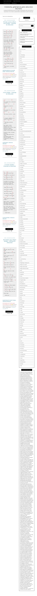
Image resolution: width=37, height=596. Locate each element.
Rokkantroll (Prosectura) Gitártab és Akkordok (26, 42)
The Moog (22, 348)
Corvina (21, 133)
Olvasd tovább (9, 81)
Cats (21, 127)
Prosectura (22, 321)
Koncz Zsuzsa (22, 247)
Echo (21, 150)
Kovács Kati (22, 253)
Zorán (21, 365)
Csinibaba (21, 138)
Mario (21, 270)
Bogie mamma (22, 106)
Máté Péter (22, 272)
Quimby (21, 323)
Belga (21, 91)
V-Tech (21, 358)
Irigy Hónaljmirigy (23, 203)
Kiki (20, 236)
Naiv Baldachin (22, 283)
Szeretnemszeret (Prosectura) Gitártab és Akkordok (26, 34)
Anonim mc (22, 72)
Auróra (21, 77)
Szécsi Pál (21, 342)
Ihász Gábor (22, 199)
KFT (20, 232)
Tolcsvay (21, 352)
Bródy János (22, 117)
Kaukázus (21, 224)
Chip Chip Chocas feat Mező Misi (25, 131)
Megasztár (22, 274)
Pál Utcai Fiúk (22, 314)
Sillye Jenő (22, 333)
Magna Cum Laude (23, 264)
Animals (21, 70)
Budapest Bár (22, 119)
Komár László (22, 245)
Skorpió (21, 337)
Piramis (21, 316)
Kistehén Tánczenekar (24, 243)
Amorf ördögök (22, 66)
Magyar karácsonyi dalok (24, 268)
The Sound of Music (23, 350)
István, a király (22, 207)
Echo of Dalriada (23, 152)
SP (20, 339)
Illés (20, 201)
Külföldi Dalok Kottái (7, 3)
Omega (21, 304)
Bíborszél (21, 96)
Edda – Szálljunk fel (23, 32)
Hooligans (21, 194)
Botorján (21, 114)
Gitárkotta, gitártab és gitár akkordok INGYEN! (18, 8)
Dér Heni (21, 146)
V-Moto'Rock (22, 356)
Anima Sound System (23, 68)
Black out (21, 100)
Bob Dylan (22, 104)
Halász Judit (22, 180)
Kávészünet (22, 226)
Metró (21, 276)
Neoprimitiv (22, 289)
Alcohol (21, 62)
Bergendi (21, 93)
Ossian (21, 308)
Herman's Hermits (23, 184)
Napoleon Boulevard (23, 285)
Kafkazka (21, 213)
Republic (21, 325)
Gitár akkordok (14, 3)
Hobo (21, 188)
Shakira (21, 331)
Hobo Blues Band (23, 190)
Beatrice (21, 89)
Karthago (21, 222)
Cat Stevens (22, 125)
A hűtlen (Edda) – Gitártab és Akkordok (9, 165)
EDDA (5, 20)
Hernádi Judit (22, 186)
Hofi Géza (21, 192)
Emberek (21, 159)
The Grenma (22, 346)
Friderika (21, 169)
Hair (20, 178)
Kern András (22, 230)
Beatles (21, 87)
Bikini (21, 98)
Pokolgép (21, 318)
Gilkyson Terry (22, 175)
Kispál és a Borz (22, 241)
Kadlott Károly (22, 211)
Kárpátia (21, 220)
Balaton (21, 83)
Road (21, 327)
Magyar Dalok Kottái (11, 20)
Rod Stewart (22, 329)
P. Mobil (21, 312)
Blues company (22, 102)
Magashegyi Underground (24, 262)
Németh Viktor (22, 287)
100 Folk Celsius (22, 49)
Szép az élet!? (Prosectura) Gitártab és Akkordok (26, 37)
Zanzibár (21, 363)
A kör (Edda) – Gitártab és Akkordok (9, 93)
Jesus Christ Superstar (24, 209)
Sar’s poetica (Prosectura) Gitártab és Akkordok (26, 39)
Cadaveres (22, 123)
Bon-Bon (21, 110)
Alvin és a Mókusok (23, 64)
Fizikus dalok (22, 165)
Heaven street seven (23, 182)
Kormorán (22, 251)
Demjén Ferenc (22, 144)
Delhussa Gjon (22, 142)
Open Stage (22, 306)
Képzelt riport (22, 228)
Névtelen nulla (22, 295)
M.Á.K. (21, 260)
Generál (21, 173)
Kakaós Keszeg (22, 215)
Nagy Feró (22, 281)
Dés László (22, 148)
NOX (21, 297)
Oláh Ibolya (22, 302)
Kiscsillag (21, 239)
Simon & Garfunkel (23, 335)
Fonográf (21, 167)
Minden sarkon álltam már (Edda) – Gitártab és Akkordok (9, 23)
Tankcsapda (22, 344)
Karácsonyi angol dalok (24, 218)
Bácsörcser (22, 81)
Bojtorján (21, 108)
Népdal (21, 293)
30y (20, 51)
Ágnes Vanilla (22, 56)
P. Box (21, 310)
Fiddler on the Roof (23, 163)
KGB (21, 234)
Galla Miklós (22, 171)
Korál (21, 249)
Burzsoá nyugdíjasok (23, 121)
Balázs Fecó (22, 85)
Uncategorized (22, 354)
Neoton (21, 291)
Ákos (21, 58)
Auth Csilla (22, 79)
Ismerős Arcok (22, 205)
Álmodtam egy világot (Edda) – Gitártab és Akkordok (9, 241)
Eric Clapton (22, 161)
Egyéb (21, 157)
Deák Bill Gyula (22, 140)
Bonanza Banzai (23, 112)
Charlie (21, 129)
